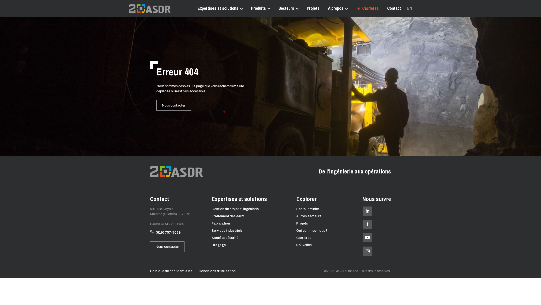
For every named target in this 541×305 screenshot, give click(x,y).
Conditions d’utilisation (217, 271)
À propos (335, 8)
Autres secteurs (308, 216)
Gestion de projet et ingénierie (235, 209)
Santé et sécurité (225, 238)
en (409, 8)
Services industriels (227, 230)
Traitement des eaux (228, 216)
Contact (394, 8)
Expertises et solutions (218, 8)
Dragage (219, 245)
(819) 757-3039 (168, 232)
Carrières (370, 8)
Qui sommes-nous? (311, 230)
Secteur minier (307, 209)
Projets (313, 8)
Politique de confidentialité (171, 271)
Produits (258, 8)
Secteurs (286, 8)
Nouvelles (304, 245)
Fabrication (221, 223)
